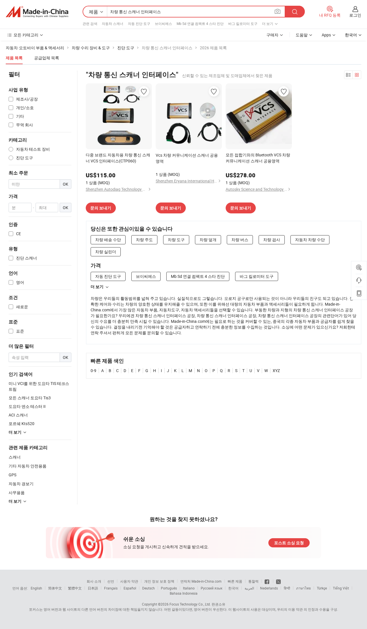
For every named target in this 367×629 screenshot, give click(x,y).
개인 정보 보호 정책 (159, 581)
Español (130, 588)
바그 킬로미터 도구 (242, 23)
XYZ (276, 370)
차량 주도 (144, 239)
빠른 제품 (235, 581)
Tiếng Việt (341, 588)
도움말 (302, 35)
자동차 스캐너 (112, 23)
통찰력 (253, 581)
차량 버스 (239, 239)
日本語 (93, 588)
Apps (326, 35)
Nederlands (269, 588)
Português (169, 588)
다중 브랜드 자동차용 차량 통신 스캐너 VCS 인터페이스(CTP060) (118, 158)
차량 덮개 (208, 239)
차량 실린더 (105, 251)
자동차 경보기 (21, 483)
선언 (110, 581)
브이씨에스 (163, 23)
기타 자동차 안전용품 (27, 466)
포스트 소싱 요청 (289, 542)
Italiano (189, 588)
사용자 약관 (129, 581)
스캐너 (15, 457)
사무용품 (17, 492)
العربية (249, 588)
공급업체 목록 (46, 57)
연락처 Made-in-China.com (201, 581)
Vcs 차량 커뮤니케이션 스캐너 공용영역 (187, 158)
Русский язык (211, 588)
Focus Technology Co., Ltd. (190, 604)
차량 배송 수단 (108, 239)
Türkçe (322, 588)
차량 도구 (176, 239)
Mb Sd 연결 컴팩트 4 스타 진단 (200, 23)
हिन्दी (287, 588)
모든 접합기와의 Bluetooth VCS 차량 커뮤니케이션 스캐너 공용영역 (258, 158)
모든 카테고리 (25, 35)
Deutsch (148, 588)
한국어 (233, 588)
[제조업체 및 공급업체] (37, 12)
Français (111, 588)
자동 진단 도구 (139, 23)
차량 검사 (271, 239)
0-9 (93, 370)
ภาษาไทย (303, 588)
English (36, 588)
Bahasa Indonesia (184, 593)
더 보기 (97, 286)
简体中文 (55, 588)
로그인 (355, 15)
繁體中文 (75, 588)
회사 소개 (94, 581)
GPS (12, 474)
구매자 (272, 35)
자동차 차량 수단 (310, 239)
